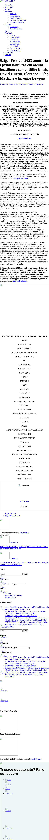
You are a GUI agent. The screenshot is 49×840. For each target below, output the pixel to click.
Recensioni (9, 7)
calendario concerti (28, 84)
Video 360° (9, 53)
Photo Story (14, 27)
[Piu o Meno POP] (7, 1)
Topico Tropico (15, 48)
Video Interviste (15, 18)
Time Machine (15, 50)
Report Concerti (16, 29)
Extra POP (14, 40)
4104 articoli (24, 533)
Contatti (8, 55)
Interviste (8, 12)
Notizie (7, 9)
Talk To (8, 31)
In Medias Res (15, 42)
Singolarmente (15, 16)
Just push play (15, 44)
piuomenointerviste (17, 22)
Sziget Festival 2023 (12, 515)
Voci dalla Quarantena (18, 20)
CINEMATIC (15, 37)
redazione (17, 84)
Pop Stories (9, 33)
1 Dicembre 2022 (6, 84)
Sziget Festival (10, 513)
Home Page (9, 5)
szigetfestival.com (21, 179)
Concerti (8, 24)
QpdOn (12, 35)
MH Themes (36, 759)
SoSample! (14, 46)
